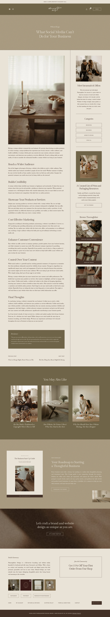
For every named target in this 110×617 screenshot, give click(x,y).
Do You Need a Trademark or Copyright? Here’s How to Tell (24, 425)
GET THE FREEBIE (88, 205)
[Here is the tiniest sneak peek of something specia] (38, 585)
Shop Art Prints (89, 262)
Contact (77, 602)
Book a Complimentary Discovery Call (55, 1)
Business (89, 130)
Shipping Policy (48, 602)
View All (88, 140)
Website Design (55, 27)
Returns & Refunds (34, 602)
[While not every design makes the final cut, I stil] (26, 585)
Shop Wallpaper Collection (89, 285)
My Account (19, 602)
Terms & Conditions (64, 602)
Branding (89, 125)
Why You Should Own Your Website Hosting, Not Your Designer (86, 425)
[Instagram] (13, 9)
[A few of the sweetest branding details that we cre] (13, 585)
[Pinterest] (9, 9)
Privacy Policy (76, 613)
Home (9, 602)
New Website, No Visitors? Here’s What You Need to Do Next (55, 425)
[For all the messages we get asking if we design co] (50, 585)
